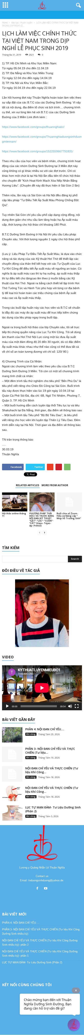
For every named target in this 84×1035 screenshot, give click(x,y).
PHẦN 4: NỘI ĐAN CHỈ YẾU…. (44, 729)
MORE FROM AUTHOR (55, 485)
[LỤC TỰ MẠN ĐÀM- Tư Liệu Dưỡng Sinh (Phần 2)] (12, 813)
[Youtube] (46, 888)
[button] (77, 5)
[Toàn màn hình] (77, 706)
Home (5, 22)
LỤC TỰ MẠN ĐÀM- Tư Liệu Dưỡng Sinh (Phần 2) (32, 962)
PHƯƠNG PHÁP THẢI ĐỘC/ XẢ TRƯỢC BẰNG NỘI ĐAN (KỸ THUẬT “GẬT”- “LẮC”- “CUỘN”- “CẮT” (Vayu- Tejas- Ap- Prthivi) (41, 519)
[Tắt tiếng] (70, 706)
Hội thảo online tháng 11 (14, 514)
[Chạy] (7, 706)
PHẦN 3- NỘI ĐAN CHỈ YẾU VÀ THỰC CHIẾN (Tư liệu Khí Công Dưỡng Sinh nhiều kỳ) (41, 931)
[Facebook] (38, 888)
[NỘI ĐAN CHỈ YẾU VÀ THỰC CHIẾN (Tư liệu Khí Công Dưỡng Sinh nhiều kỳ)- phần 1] (12, 793)
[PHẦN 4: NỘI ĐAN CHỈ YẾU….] (12, 734)
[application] (42, 687)
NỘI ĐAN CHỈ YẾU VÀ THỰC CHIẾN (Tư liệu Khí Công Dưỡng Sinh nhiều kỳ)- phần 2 (39, 942)
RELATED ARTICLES (27, 485)
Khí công (30, 734)
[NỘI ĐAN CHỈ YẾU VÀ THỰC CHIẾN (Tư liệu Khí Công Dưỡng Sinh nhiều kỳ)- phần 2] (12, 774)
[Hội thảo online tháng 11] (14, 501)
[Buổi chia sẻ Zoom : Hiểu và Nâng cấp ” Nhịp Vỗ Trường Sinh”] (69, 501)
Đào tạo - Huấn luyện (21, 22)
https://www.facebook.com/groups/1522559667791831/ (37, 151)
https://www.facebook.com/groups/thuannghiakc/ (33, 126)
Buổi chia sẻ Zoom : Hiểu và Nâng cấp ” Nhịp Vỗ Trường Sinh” (69, 516)
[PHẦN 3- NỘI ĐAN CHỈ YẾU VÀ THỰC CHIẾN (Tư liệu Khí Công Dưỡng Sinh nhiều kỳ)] (12, 754)
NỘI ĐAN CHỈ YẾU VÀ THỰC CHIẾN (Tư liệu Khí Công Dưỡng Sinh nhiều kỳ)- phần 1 (39, 953)
